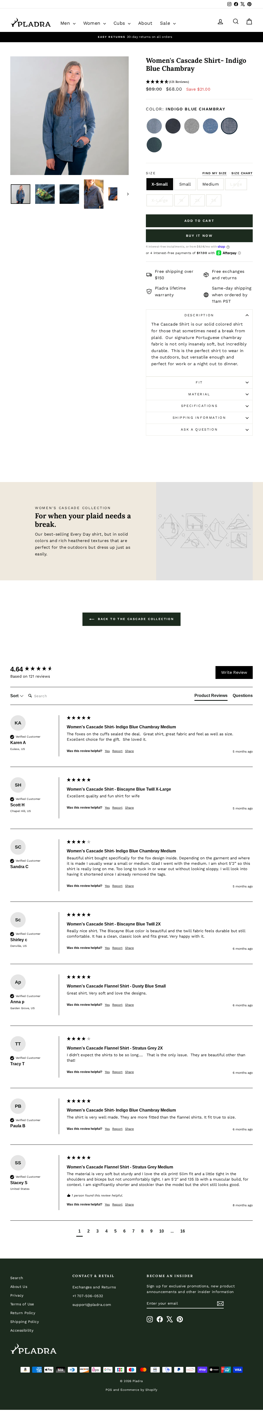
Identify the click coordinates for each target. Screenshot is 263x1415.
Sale (166, 23)
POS (109, 1390)
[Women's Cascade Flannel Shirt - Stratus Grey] (191, 126)
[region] (131, 36)
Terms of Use (22, 1304)
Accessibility (21, 1330)
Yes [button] (107, 751)
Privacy (17, 1295)
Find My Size (214, 173)
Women (92, 23)
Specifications (199, 406)
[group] (37, 669)
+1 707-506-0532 (87, 1296)
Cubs (120, 23)
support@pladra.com (91, 1305)
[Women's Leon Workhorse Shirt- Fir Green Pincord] (154, 144)
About (145, 23)
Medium (210, 184)
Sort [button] (15, 696)
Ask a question (199, 429)
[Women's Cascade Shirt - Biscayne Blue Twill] (210, 126)
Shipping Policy (24, 1322)
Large (236, 184)
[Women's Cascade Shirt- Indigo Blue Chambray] (229, 126)
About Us (18, 1287)
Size (151, 173)
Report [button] (117, 751)
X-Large (160, 200)
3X (213, 200)
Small (185, 184)
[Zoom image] (69, 115)
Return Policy (22, 1313)
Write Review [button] (234, 672)
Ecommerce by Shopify (138, 1390)
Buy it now (199, 236)
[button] (199, 82)
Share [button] (129, 751)
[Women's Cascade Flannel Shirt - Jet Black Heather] (173, 126)
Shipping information (199, 418)
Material (199, 394)
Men (66, 23)
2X (197, 200)
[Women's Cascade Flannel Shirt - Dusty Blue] (154, 126)
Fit (199, 382)
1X (181, 200)
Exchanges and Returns (94, 1287)
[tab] (211, 697)
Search (16, 1278)
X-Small (160, 184)
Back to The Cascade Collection (135, 619)
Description (199, 315)
